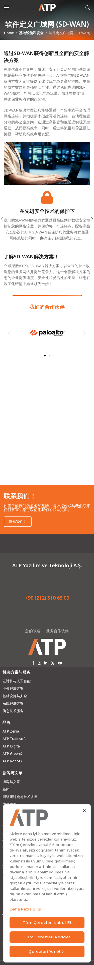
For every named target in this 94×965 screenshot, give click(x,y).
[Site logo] (47, 7)
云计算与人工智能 (17, 681)
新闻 (6, 789)
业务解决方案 (13, 688)
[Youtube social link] (60, 663)
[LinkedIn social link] (46, 663)
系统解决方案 (13, 703)
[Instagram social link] (39, 663)
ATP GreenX (12, 753)
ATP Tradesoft (14, 738)
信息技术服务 (13, 710)
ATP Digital (12, 746)
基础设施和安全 (31, 33)
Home (9, 33)
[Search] (88, 7)
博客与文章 (11, 781)
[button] (9, 333)
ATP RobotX (12, 761)
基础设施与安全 (15, 695)
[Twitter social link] (52, 663)
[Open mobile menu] (6, 7)
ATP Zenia (11, 731)
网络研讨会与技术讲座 (20, 796)
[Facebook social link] (33, 663)
